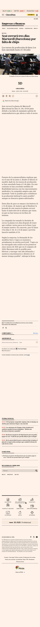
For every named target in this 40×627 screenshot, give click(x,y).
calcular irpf (8, 502)
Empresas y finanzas (13, 23)
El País (35, 18)
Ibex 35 (5, 11)
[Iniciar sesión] (37, 15)
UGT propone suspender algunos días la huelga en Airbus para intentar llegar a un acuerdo (20, 423)
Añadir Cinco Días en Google (12, 100)
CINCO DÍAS (20, 88)
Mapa (24, 559)
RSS (27, 559)
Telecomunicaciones (12, 28)
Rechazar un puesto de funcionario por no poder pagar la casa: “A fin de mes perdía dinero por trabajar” (19, 435)
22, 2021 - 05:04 (22, 91)
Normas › (35, 333)
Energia (21, 28)
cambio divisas (19, 508)
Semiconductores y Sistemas (10, 342)
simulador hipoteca (20, 502)
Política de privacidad (10, 559)
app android (32, 515)
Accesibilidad (19, 559)
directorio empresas (32, 508)
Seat (20, 342)
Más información (6, 350)
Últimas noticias (8, 418)
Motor (4, 33)
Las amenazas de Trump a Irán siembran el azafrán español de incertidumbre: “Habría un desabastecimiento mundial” (17, 429)
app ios (20, 515)
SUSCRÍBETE (31, 14)
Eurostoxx (10, 474)
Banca (3, 28)
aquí (28, 355)
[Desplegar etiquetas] (37, 342)
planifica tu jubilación (8, 508)
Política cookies (19, 557)
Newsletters (31, 559)
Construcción (28, 28)
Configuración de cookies (29, 557)
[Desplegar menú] (3, 14)
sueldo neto (32, 502)
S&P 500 (16, 11)
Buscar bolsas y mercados (11, 465)
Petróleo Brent (30, 11)
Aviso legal (11, 557)
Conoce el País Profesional (20, 522)
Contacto (6, 557)
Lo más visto (6, 451)
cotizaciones (8, 515)
